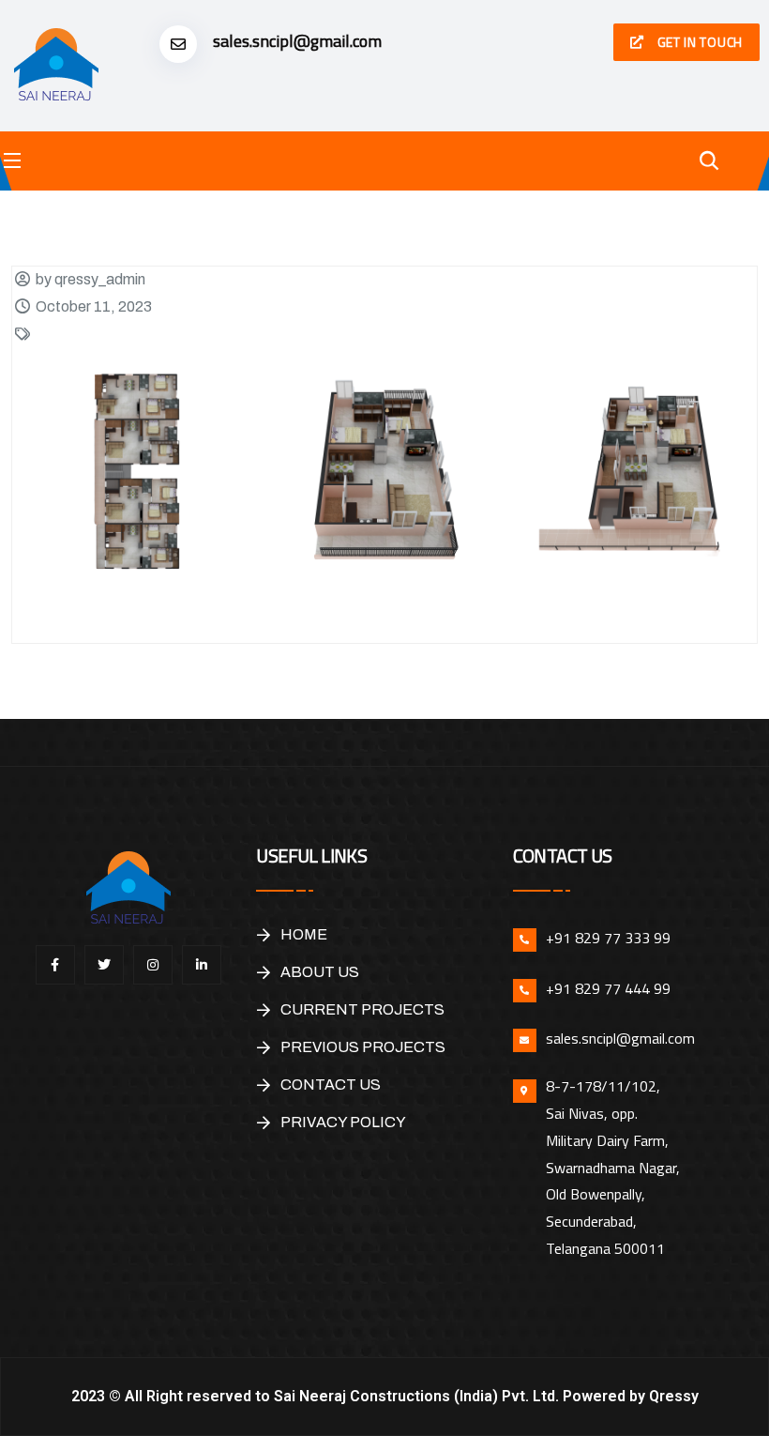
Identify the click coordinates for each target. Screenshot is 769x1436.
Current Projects (362, 1009)
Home (303, 934)
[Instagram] (153, 965)
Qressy (674, 1396)
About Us (319, 972)
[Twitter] (104, 965)
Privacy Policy (343, 1122)
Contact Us (330, 1084)
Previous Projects (362, 1047)
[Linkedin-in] (201, 965)
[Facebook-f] (55, 965)
